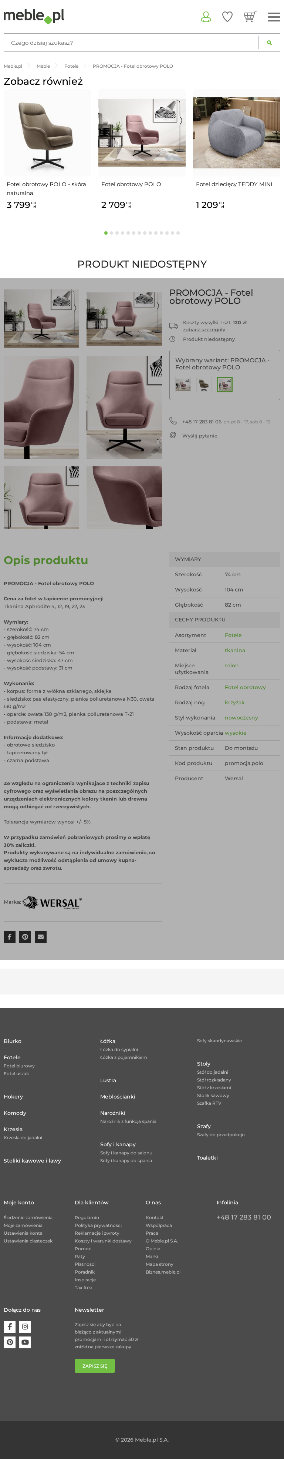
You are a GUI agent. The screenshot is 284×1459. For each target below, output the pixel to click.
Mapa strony (159, 1264)
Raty (80, 1256)
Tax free (83, 1287)
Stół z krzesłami (214, 1087)
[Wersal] (52, 902)
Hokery (13, 1096)
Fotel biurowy (19, 1066)
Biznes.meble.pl (163, 1272)
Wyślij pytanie (199, 436)
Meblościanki (117, 1096)
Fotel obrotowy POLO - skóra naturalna (46, 189)
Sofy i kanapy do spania (126, 1160)
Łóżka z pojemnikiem (123, 1057)
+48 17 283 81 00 (244, 1217)
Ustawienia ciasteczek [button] (28, 1241)
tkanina (235, 650)
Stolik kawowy (213, 1095)
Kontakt (155, 1217)
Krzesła (13, 1129)
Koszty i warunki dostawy (103, 1241)
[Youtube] (25, 1342)
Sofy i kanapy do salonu (126, 1153)
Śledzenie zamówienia (28, 1217)
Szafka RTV (209, 1103)
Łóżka (107, 1041)
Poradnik (85, 1272)
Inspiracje (85, 1279)
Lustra (108, 1080)
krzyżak (235, 702)
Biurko (12, 1041)
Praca (152, 1233)
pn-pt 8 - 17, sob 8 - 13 (226, 422)
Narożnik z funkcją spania (128, 1121)
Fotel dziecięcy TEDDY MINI (234, 184)
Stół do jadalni (212, 1072)
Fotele (233, 635)
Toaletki (207, 1157)
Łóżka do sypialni (119, 1049)
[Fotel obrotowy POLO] (183, 384)
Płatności (85, 1264)
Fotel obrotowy (245, 687)
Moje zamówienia (23, 1225)
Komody (15, 1113)
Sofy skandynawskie (219, 1040)
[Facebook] (10, 1327)
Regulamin (87, 1217)
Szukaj (269, 42)
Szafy (204, 1126)
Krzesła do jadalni (23, 1137)
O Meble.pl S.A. (162, 1241)
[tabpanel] (47, 150)
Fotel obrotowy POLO (131, 184)
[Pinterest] (10, 1342)
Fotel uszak (16, 1073)
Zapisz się (94, 1366)
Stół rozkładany (214, 1080)
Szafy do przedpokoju (221, 1134)
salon (232, 665)
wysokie (236, 733)
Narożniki (112, 1113)
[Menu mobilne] (274, 17)
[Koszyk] (250, 16)
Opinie (153, 1248)
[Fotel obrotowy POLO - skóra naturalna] (204, 384)
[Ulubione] (227, 16)
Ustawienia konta (23, 1233)
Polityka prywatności (98, 1225)
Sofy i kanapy (118, 1144)
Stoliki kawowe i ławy (32, 1160)
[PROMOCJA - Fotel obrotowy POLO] (225, 384)
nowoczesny (241, 717)
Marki (152, 1256)
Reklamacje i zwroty (97, 1233)
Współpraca (159, 1225)
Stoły (203, 1063)
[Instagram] (25, 1327)
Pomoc (83, 1248)
